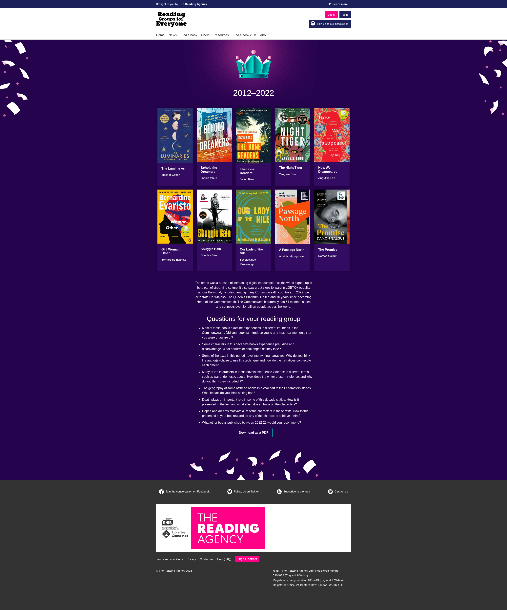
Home (160, 35)
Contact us (341, 491)
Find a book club (244, 35)
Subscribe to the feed (296, 491)
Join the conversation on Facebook (187, 491)
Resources (221, 35)
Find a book (189, 35)
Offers (205, 35)
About (264, 35)
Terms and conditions (169, 559)
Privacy (191, 559)
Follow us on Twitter (246, 491)
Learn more (340, 4)
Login (331, 14)
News (173, 35)
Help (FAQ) (224, 559)
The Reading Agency (193, 4)
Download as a (253, 432)
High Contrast (247, 559)
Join (345, 14)
